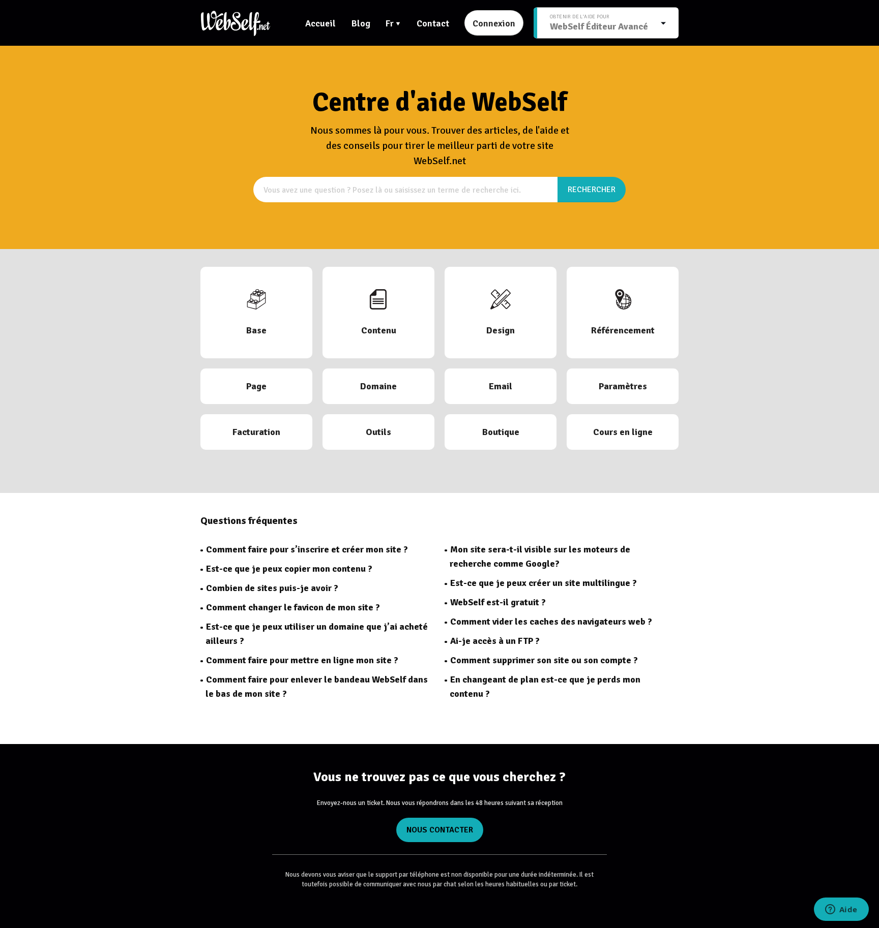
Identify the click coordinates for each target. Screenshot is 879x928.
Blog (360, 23)
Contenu (378, 330)
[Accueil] (235, 23)
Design (500, 330)
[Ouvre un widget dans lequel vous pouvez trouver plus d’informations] (841, 910)
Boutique (500, 432)
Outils (378, 432)
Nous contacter (439, 830)
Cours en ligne (623, 432)
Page (256, 386)
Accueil (320, 23)
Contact (433, 23)
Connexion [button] (494, 23)
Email (500, 386)
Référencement (623, 330)
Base (256, 330)
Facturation (256, 432)
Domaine (378, 386)
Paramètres (623, 386)
